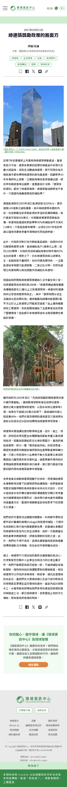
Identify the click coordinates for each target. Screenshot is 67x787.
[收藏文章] (20, 71)
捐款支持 (41, 710)
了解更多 (9, 782)
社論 (36, 46)
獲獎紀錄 (33, 734)
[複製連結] (46, 71)
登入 (62, 8)
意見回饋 (52, 734)
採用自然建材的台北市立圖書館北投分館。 (21, 388)
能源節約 (50, 58)
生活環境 (27, 58)
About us (14, 725)
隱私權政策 (14, 734)
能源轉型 (22, 64)
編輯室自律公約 (33, 725)
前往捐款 (33, 665)
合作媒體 (33, 729)
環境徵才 (14, 720)
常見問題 (14, 729)
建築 (33, 64)
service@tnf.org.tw (38, 756)
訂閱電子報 (24, 710)
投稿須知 (52, 729)
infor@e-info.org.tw (38, 760)
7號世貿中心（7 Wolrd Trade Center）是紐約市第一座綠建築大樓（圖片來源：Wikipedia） (33, 150)
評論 (30, 46)
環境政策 (45, 64)
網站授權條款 (53, 725)
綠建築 (15, 58)
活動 (33, 720)
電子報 (50, 8)
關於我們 (52, 720)
